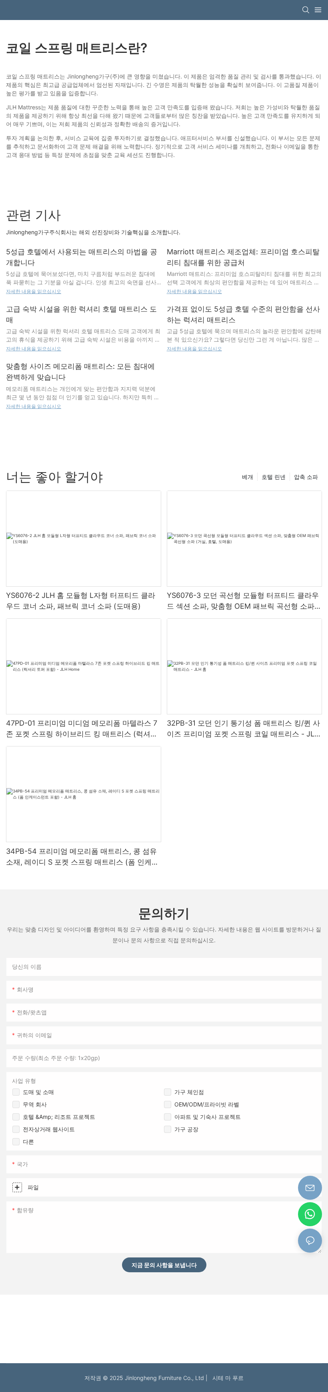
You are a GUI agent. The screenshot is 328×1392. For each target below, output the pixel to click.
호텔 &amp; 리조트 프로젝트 (59, 1116)
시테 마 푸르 (226, 1377)
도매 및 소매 (38, 1091)
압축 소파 (306, 476)
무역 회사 (35, 1104)
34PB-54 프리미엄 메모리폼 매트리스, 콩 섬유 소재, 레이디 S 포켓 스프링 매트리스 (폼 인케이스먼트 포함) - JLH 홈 (82, 857)
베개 (247, 476)
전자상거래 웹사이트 (49, 1129)
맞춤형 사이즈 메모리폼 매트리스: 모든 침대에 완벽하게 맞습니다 (80, 371)
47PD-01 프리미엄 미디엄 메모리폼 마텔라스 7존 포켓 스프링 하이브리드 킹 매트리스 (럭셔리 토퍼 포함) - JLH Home (82, 729)
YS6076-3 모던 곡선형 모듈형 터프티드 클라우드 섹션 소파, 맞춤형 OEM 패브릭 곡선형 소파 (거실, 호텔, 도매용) (243, 601)
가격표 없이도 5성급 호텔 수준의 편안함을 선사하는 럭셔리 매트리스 (243, 314)
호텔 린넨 (274, 476)
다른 (28, 1141)
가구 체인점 (189, 1091)
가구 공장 (186, 1129)
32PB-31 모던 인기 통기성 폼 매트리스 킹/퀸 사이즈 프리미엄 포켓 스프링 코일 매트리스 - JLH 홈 (243, 729)
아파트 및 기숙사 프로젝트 (207, 1116)
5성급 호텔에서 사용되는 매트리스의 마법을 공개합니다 (81, 257)
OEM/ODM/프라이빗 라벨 (206, 1104)
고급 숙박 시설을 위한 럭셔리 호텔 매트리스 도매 (81, 314)
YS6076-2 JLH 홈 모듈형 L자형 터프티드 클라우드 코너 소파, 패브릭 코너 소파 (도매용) (80, 600)
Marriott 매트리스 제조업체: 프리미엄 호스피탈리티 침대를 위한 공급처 (243, 257)
